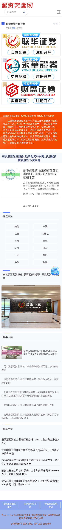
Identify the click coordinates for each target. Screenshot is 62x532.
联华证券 (38, 523)
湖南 (45, 247)
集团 (45, 262)
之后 (17, 240)
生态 (17, 233)
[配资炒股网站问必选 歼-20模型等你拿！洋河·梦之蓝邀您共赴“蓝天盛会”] (12, 352)
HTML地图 (38, 518)
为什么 (45, 233)
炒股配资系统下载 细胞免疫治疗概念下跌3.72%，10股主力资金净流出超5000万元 (31, 461)
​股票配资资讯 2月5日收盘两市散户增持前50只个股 (29, 404)
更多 (55, 23)
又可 (17, 247)
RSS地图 (28, 518)
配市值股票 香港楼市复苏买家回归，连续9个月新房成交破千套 (40, 173)
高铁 (45, 240)
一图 (17, 255)
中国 (45, 226)
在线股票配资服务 (9, 505)
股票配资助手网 (30, 505)
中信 (17, 262)
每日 (45, 255)
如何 (17, 226)
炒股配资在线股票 (51, 505)
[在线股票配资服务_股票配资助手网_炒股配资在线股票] (17, 4)
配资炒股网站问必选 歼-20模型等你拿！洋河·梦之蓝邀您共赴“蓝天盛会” (40, 352)
